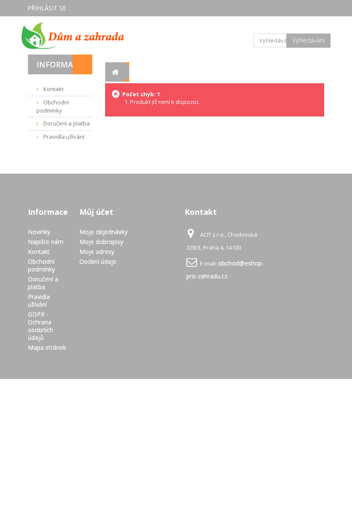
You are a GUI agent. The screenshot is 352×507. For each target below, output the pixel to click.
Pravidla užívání (63, 136)
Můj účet (96, 212)
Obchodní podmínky (52, 106)
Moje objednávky (103, 232)
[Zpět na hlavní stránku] (114, 72)
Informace (59, 64)
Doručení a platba (66, 123)
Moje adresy (96, 251)
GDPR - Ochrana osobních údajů (40, 326)
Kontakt (53, 89)
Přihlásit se (46, 8)
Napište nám (46, 242)
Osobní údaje (97, 261)
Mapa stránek (47, 347)
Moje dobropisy (101, 242)
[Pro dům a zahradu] (72, 35)
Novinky (39, 232)
